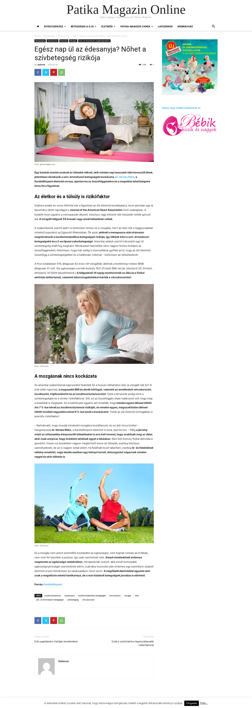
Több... (204, 703)
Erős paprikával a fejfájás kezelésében (56, 641)
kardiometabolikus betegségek (92, 595)
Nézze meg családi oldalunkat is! (181, 107)
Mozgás (73, 41)
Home (37, 35)
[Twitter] (45, 72)
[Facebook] (37, 72)
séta (137, 595)
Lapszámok (165, 26)
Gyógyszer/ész (53, 26)
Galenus (41, 64)
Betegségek (49, 35)
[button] (213, 26)
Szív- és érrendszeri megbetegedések (94, 41)
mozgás (127, 595)
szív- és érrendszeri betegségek (50, 599)
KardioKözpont (53, 584)
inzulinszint (69, 595)
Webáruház (185, 26)
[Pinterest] (53, 72)
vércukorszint (88, 599)
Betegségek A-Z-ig (82, 26)
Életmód (107, 26)
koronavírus (115, 595)
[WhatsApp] (61, 72)
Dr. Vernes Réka (124, 177)
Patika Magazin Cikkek (135, 26)
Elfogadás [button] (191, 703)
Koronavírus (64, 35)
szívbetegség (73, 599)
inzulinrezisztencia (52, 595)
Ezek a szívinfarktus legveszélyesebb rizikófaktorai (133, 643)
